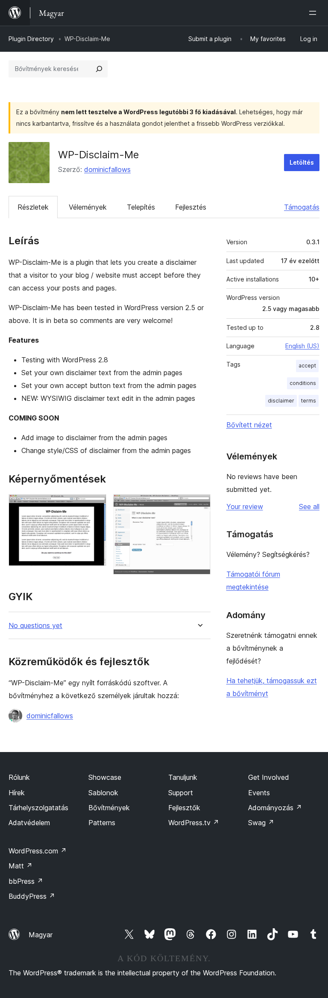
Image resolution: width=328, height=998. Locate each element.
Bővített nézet (249, 425)
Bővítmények (109, 807)
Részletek (33, 207)
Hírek (17, 792)
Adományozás (275, 807)
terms (308, 400)
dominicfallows (107, 169)
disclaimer (281, 400)
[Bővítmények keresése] (99, 68)
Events (259, 792)
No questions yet (35, 626)
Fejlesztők (184, 807)
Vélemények (88, 207)
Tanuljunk (182, 777)
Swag (261, 822)
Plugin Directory (31, 38)
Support (180, 792)
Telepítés (141, 207)
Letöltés (302, 162)
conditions (303, 383)
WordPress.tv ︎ (193, 822)
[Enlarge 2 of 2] (199, 505)
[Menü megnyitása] (314, 13)
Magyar (41, 934)
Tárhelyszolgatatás (38, 807)
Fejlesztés (190, 207)
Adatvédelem (29, 822)
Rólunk (19, 777)
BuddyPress (32, 896)
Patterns (101, 822)
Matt (20, 866)
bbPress (26, 881)
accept (307, 365)
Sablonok (103, 792)
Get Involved (268, 777)
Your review (244, 506)
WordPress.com (38, 851)
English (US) (302, 345)
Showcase (104, 777)
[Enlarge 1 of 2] (95, 505)
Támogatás (301, 207)
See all (309, 506)
